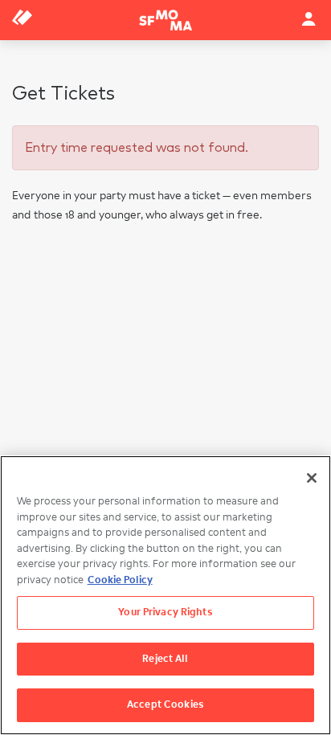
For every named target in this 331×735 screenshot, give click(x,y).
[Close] (311, 478)
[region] (165, 595)
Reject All (165, 659)
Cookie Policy (120, 580)
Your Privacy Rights (165, 612)
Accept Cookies (165, 705)
